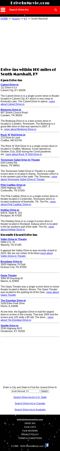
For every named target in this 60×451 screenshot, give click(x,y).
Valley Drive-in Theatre (14, 239)
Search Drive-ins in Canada (30, 403)
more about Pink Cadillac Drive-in (28, 203)
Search (16, 18)
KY (25, 18)
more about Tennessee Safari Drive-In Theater (29, 178)
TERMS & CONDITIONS (30, 438)
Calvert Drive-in (10, 84)
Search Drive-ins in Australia (30, 409)
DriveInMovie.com (29, 3)
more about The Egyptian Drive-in (27, 318)
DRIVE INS (30, 423)
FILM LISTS (30, 427)
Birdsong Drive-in (11, 109)
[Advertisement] (30, 43)
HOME (4, 18)
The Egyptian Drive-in (13, 300)
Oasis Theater (9, 275)
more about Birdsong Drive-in (20, 129)
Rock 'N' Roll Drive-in (13, 135)
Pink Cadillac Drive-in (13, 185)
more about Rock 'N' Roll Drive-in (24, 154)
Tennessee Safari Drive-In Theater (20, 160)
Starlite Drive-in (9, 325)
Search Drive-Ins (19, 9)
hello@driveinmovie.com (30, 419)
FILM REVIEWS (30, 430)
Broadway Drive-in (11, 261)
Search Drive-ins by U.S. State (30, 397)
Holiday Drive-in (10, 210)
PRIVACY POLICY (30, 434)
